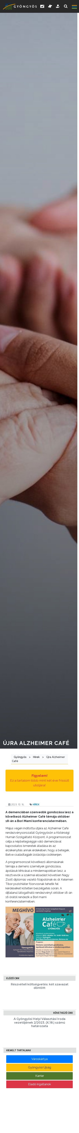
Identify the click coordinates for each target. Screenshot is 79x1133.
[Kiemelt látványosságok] (50, 6)
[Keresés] (65, 6)
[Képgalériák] (42, 6)
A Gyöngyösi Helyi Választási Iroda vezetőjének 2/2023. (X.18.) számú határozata (39, 1022)
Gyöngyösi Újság (39, 1067)
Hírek (36, 804)
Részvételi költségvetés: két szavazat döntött (39, 986)
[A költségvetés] (58, 6)
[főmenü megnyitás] (75, 7)
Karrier (39, 1076)
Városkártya (39, 1059)
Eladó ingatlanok (39, 1084)
